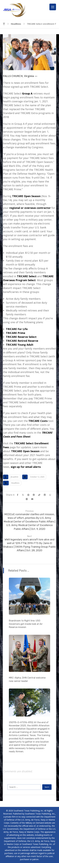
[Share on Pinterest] (28, 495)
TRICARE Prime (15, 333)
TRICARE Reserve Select (21, 337)
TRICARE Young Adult (19, 344)
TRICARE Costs (38, 421)
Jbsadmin (14, 477)
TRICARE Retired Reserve (22, 340)
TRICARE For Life (17, 329)
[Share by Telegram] (27, 499)
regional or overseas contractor (30, 208)
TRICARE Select (27, 276)
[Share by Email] (32, 499)
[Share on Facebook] (17, 495)
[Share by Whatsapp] (50, 495)
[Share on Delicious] (39, 495)
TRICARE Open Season (26, 196)
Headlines (15, 483)
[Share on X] (23, 495)
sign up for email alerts (26, 467)
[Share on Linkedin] (45, 495)
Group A (27, 93)
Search (47, 787)
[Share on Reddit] (34, 495)
